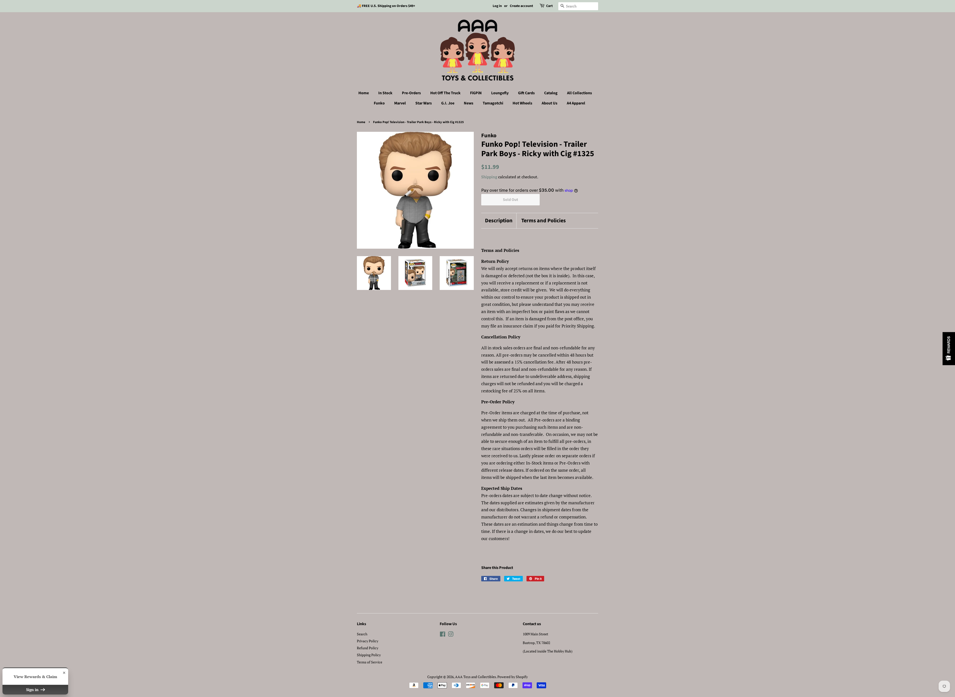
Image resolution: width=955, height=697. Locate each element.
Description (499, 221)
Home (363, 93)
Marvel (400, 103)
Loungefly (500, 93)
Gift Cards (526, 93)
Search (362, 634)
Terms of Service (369, 662)
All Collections (579, 93)
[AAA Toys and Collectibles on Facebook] (442, 635)
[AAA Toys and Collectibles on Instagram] (450, 635)
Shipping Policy (369, 654)
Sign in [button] (33, 689)
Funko (379, 103)
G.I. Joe (447, 103)
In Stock (385, 93)
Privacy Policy (367, 641)
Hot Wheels (522, 103)
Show (949, 348)
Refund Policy (367, 648)
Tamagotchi (493, 103)
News (468, 103)
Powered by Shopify (512, 676)
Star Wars (423, 103)
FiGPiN (476, 93)
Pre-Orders (411, 93)
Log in (497, 5)
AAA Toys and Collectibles (475, 676)
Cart (549, 5)
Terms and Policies (543, 221)
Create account (521, 5)
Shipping (489, 177)
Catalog (551, 93)
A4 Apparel (576, 103)
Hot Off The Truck (445, 93)
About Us (549, 103)
